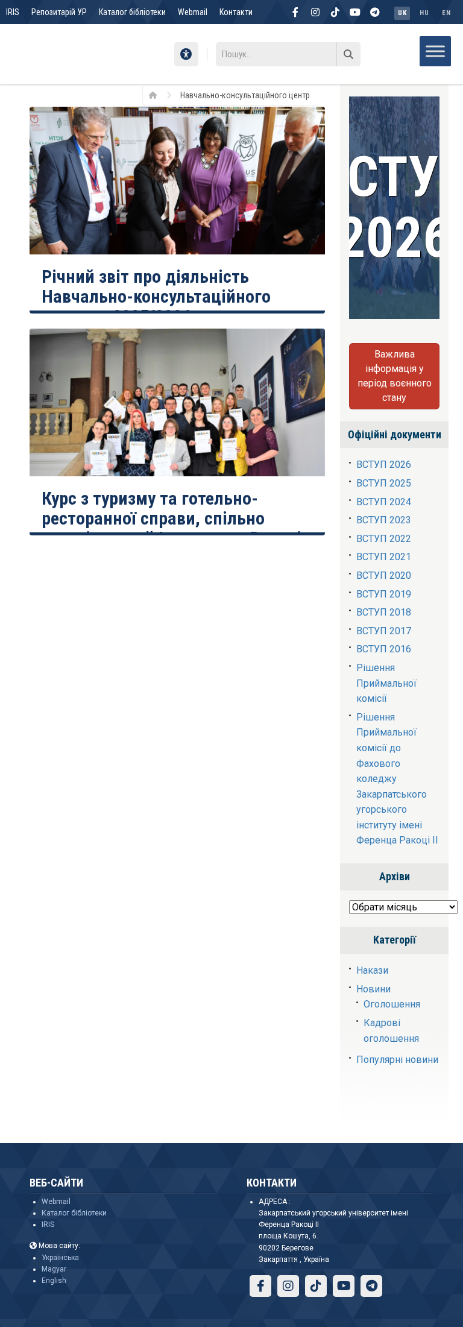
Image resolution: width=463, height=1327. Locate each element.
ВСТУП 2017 (383, 631)
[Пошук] (348, 54)
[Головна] (157, 94)
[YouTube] (355, 12)
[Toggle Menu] (435, 51)
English (54, 1280)
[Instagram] (315, 12)
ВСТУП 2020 (383, 575)
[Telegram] (375, 12)
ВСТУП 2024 (383, 502)
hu (424, 13)
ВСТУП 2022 (383, 538)
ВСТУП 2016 (383, 649)
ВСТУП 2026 (383, 464)
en (446, 13)
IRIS (12, 12)
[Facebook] (295, 12)
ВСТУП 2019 (383, 594)
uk (402, 13)
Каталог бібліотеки (132, 12)
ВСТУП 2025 (383, 483)
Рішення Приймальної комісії (386, 683)
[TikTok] (335, 12)
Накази (372, 970)
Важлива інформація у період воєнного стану (394, 375)
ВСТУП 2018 (383, 612)
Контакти (236, 12)
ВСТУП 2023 (383, 520)
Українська (60, 1257)
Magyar (54, 1269)
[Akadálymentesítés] (186, 54)
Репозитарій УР (59, 12)
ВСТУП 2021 (383, 557)
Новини (373, 989)
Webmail (192, 12)
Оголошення (392, 1004)
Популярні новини (397, 1059)
